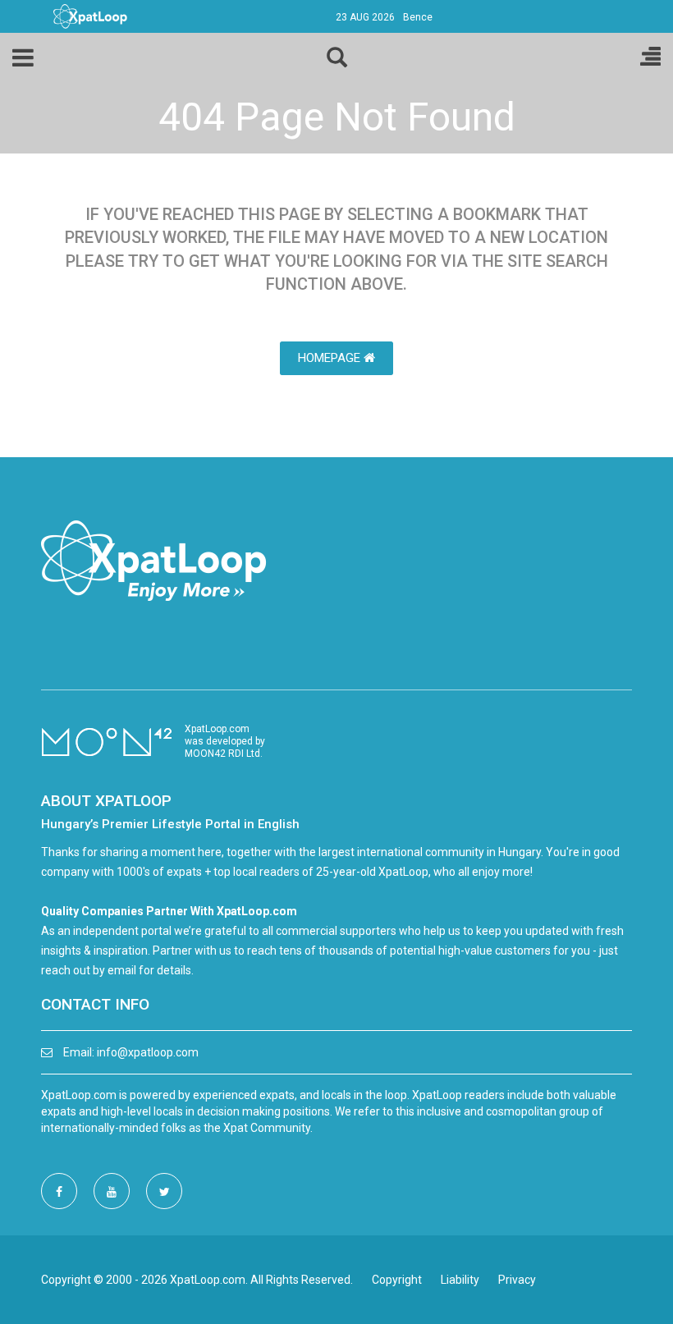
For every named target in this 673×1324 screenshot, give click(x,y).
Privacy (517, 1279)
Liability (460, 1279)
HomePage (331, 357)
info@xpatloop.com (148, 1052)
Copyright (397, 1279)
